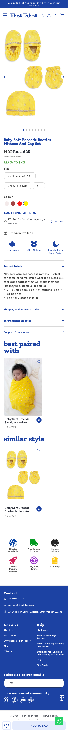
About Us (8, 630)
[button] (5, 15)
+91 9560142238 (16, 598)
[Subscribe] (60, 683)
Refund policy (50, 715)
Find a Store (10, 635)
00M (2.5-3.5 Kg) (20, 175)
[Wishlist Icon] (55, 15)
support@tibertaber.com (21, 605)
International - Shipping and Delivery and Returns (50, 653)
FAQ (39, 659)
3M (39, 186)
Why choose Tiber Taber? (17, 640)
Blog (6, 646)
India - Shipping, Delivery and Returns (50, 645)
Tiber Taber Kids (29, 715)
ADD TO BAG (39, 725)
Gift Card (8, 651)
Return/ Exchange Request (46, 637)
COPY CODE (58, 221)
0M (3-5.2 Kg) (17, 186)
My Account (43, 630)
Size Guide (42, 665)
